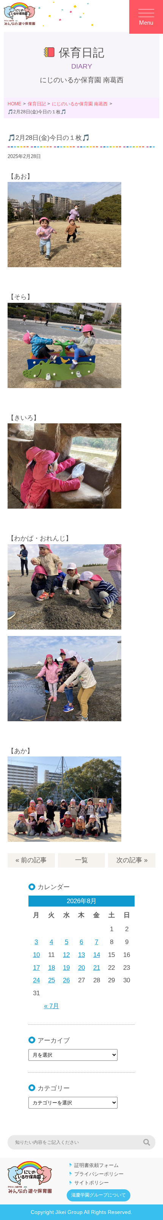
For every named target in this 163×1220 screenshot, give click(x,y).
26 (66, 980)
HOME (14, 103)
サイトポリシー (91, 1183)
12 (66, 954)
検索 (146, 1142)
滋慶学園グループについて (98, 1195)
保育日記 (37, 103)
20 (81, 967)
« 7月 (51, 1006)
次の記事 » (131, 860)
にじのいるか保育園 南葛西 (80, 103)
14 (96, 954)
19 (66, 967)
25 (51, 980)
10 (36, 954)
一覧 (81, 860)
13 (81, 954)
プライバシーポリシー (99, 1174)
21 (96, 967)
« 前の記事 (31, 860)
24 (36, 980)
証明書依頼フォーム (96, 1165)
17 (36, 967)
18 (51, 967)
